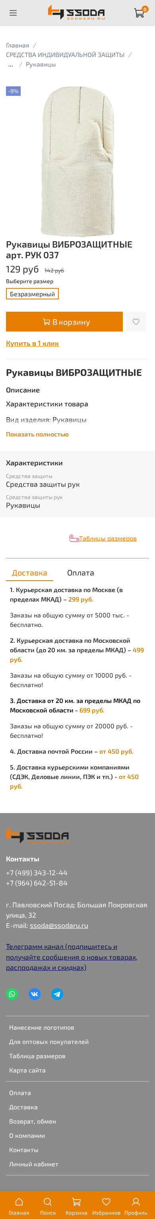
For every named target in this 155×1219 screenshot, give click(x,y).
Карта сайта (27, 1070)
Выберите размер (29, 281)
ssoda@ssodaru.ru (59, 925)
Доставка (23, 1106)
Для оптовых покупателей (49, 1041)
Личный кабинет (33, 1164)
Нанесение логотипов (41, 1027)
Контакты (24, 1149)
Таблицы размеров (108, 538)
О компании (27, 1135)
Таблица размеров (37, 1055)
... (10, 64)
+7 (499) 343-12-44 (37, 872)
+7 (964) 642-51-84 (37, 882)
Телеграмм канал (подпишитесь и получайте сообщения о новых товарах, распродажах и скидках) (72, 956)
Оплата (20, 1092)
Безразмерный (32, 293)
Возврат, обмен (32, 1121)
